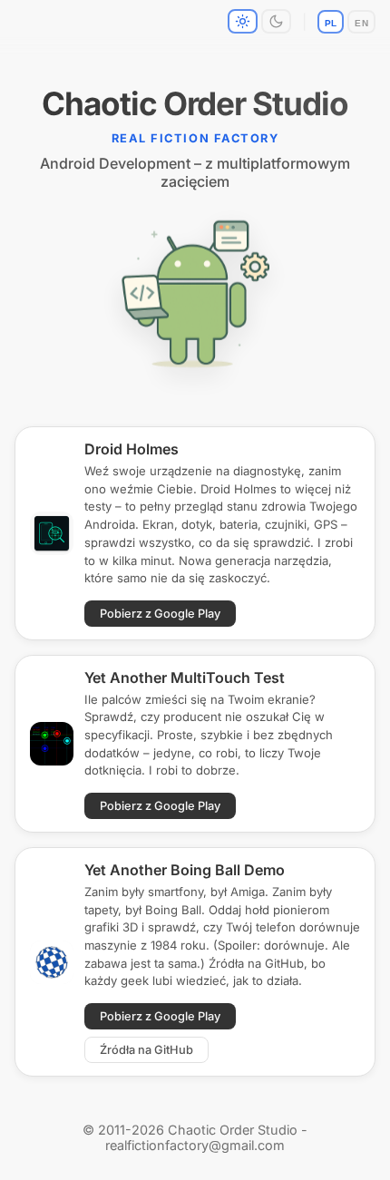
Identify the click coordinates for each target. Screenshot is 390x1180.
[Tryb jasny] (243, 21)
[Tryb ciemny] (276, 21)
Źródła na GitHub (146, 1050)
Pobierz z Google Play (160, 613)
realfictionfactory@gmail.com (195, 1145)
